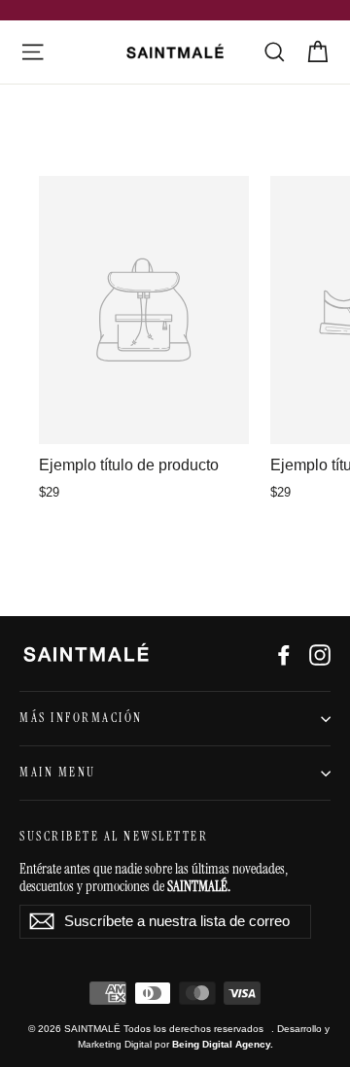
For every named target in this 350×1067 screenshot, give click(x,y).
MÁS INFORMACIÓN (81, 718)
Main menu (57, 772)
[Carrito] (317, 52)
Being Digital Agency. (222, 1044)
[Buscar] (275, 52)
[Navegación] (32, 52)
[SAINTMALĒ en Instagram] (320, 654)
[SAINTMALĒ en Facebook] (284, 654)
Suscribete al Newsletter (113, 836)
